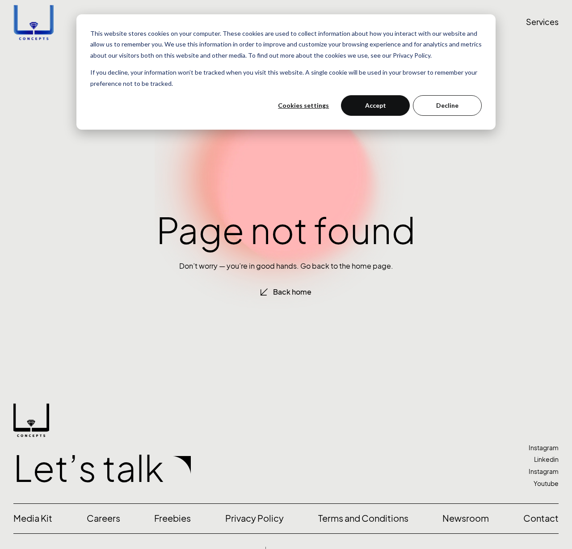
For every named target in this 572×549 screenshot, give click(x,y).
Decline (447, 105)
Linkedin (546, 459)
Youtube (546, 483)
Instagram (544, 448)
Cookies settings (303, 105)
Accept (375, 105)
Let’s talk (88, 468)
